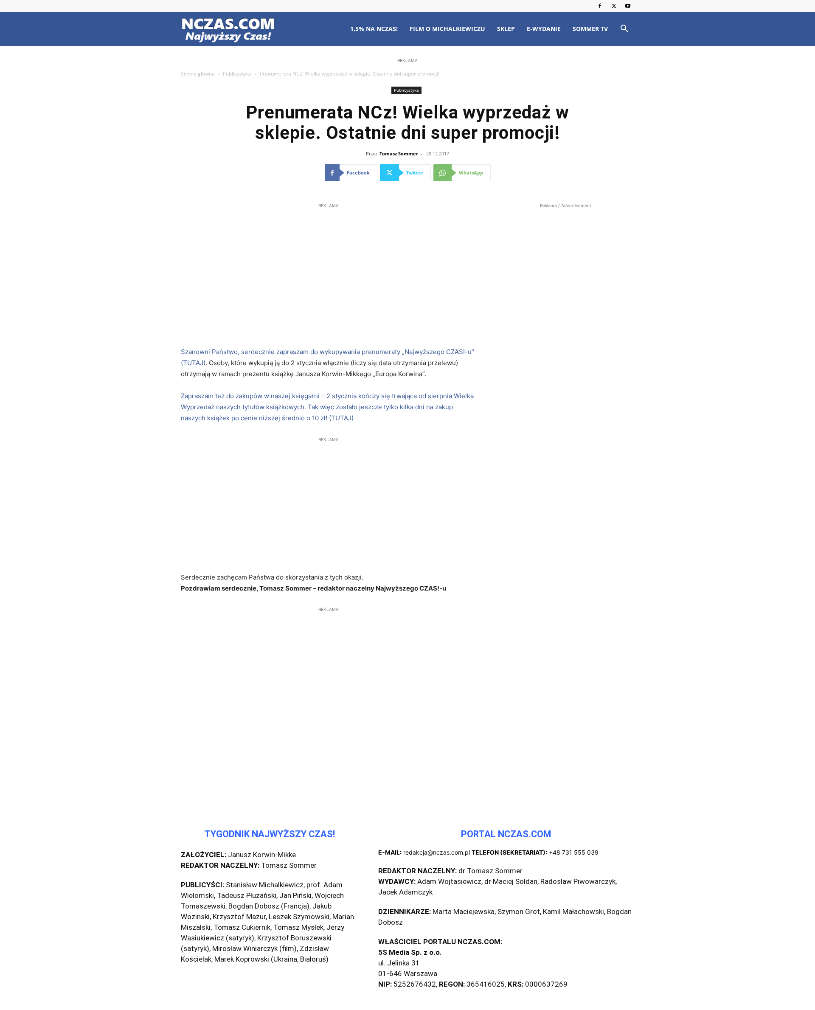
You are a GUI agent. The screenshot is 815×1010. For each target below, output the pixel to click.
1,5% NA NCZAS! (374, 29)
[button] (624, 29)
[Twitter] (613, 6)
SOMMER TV (590, 29)
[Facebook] (599, 6)
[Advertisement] (407, 119)
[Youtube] (627, 6)
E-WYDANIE (544, 29)
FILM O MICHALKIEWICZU (447, 29)
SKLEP (506, 29)
